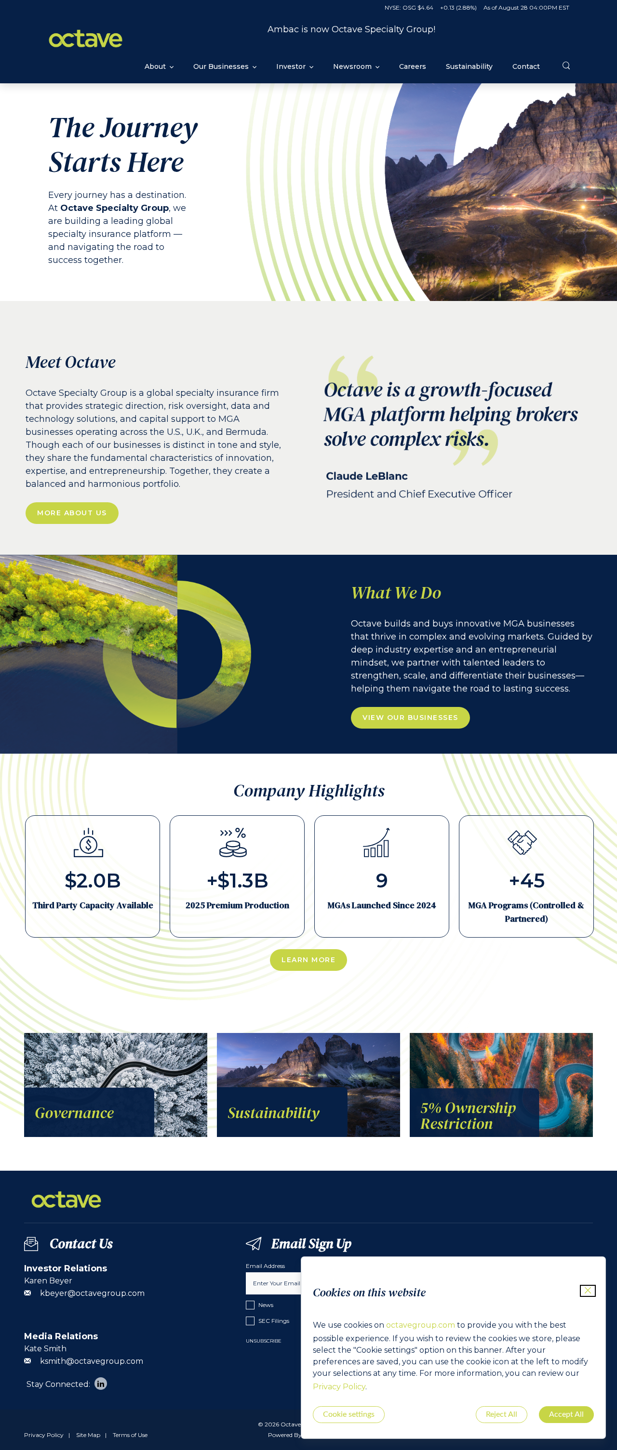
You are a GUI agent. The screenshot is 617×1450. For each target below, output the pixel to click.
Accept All (566, 1414)
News (265, 1304)
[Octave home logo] (85, 52)
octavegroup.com (420, 1325)
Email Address (265, 1265)
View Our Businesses (410, 717)
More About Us (72, 513)
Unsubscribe (264, 1341)
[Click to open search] (567, 66)
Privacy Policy (339, 1386)
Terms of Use (130, 1434)
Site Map (88, 1434)
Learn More (308, 959)
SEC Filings (273, 1320)
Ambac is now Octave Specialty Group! (351, 29)
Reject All (501, 1414)
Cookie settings (349, 1414)
